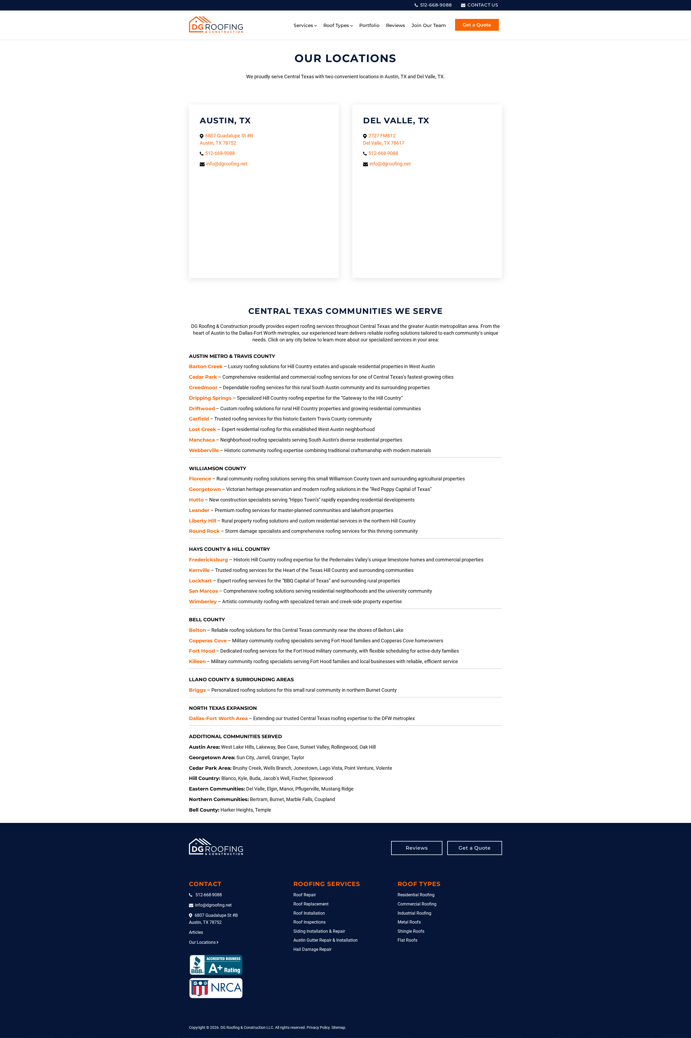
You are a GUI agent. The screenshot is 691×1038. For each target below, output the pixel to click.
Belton (197, 630)
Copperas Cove (208, 641)
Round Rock (204, 531)
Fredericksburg (208, 560)
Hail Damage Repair (312, 949)
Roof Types (336, 25)
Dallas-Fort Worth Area (218, 718)
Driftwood (202, 409)
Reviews (395, 25)
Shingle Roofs (411, 931)
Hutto (196, 500)
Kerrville (199, 570)
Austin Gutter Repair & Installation (325, 940)
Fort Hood (202, 651)
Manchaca (202, 440)
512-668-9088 (435, 5)
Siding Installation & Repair (319, 931)
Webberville (204, 450)
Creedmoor (203, 388)
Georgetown (205, 489)
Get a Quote (477, 25)
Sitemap (338, 1027)
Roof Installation (309, 913)
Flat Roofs (407, 940)
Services (303, 25)
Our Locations (202, 942)
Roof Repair (304, 894)
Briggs (197, 690)
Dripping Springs (210, 398)
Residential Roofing (416, 894)
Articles (196, 932)
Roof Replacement (310, 904)
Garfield (199, 419)
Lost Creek (202, 429)
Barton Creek (206, 366)
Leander (199, 510)
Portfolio (369, 25)
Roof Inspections (309, 922)
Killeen (197, 661)
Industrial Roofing (414, 913)
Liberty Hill (202, 521)
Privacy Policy (318, 1027)
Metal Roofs (409, 922)
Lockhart (200, 581)
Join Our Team (429, 25)
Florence (200, 479)
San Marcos (203, 591)
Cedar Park (203, 377)
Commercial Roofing (417, 904)
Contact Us (482, 5)
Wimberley (203, 602)
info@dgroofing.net (227, 164)
